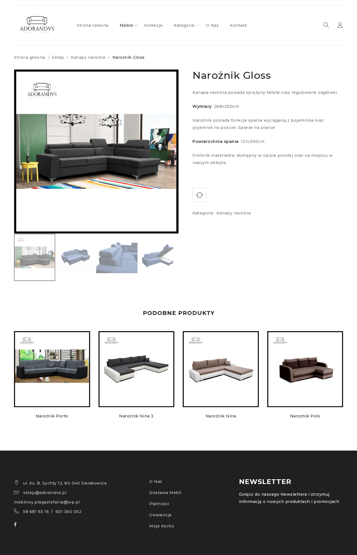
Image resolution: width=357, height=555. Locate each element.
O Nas (155, 481)
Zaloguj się (340, 25)
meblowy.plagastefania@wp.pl (47, 502)
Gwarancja (160, 514)
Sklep (58, 57)
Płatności (159, 503)
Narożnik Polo (305, 416)
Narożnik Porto (52, 416)
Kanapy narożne (88, 57)
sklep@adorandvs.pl (44, 492)
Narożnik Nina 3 (136, 416)
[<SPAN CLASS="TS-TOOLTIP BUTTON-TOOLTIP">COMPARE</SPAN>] (199, 195)
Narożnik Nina (221, 416)
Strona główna (29, 57)
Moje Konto (161, 526)
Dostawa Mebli (165, 492)
